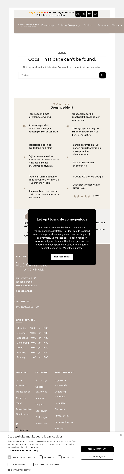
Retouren (60, 403)
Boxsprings (47, 25)
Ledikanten (41, 411)
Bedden (88, 25)
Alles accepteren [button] (97, 449)
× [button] (120, 435)
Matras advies (23, 391)
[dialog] (62, 453)
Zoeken (102, 75)
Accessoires (101, 40)
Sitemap (59, 428)
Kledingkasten (63, 40)
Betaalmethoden (64, 422)
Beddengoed (83, 40)
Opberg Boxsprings (69, 25)
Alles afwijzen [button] (97, 456)
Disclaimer (60, 409)
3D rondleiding (22, 429)
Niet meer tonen (62, 257)
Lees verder (33, 447)
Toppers (117, 25)
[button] (42, 450)
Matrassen (103, 25)
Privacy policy (62, 415)
